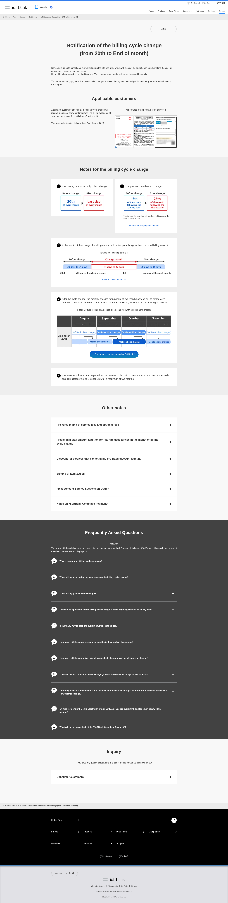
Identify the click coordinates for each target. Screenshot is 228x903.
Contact (108, 856)
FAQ (126, 856)
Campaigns (154, 832)
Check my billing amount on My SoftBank (114, 354)
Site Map (134, 886)
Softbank (114, 879)
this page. (80, 551)
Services (88, 843)
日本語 (163, 29)
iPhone (54, 832)
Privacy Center (113, 886)
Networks (55, 843)
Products (88, 832)
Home (7, 17)
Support (23, 17)
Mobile (15, 17)
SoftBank (16, 7)
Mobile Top (56, 820)
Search (174, 820)
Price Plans (121, 832)
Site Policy (124, 886)
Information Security (98, 886)
